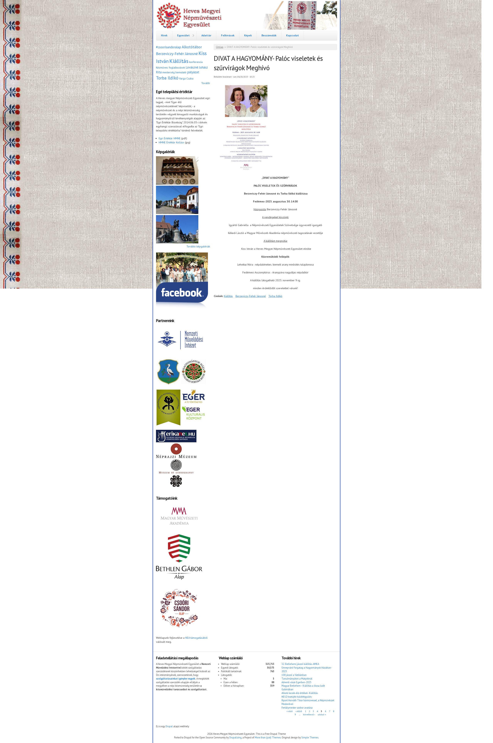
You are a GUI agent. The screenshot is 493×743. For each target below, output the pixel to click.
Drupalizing (235, 737)
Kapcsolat (292, 35)
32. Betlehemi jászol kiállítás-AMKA (300, 663)
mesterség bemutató (174, 72)
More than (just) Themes (268, 737)
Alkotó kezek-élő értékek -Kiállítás (300, 693)
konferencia (196, 62)
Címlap (219, 47)
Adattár (206, 35)
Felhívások (227, 35)
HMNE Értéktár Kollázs (171, 142)
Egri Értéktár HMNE (169, 138)
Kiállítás (178, 60)
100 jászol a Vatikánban (294, 674)
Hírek (164, 35)
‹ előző (298, 711)
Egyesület (183, 35)
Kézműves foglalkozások (170, 67)
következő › (309, 714)
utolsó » (322, 714)
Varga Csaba (186, 78)
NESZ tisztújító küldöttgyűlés (297, 696)
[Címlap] (246, 16)
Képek (248, 35)
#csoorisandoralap (168, 47)
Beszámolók (269, 35)
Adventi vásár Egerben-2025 (296, 682)
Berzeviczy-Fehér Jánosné (177, 53)
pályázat (193, 72)
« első (290, 711)
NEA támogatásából (196, 637)
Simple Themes (309, 737)
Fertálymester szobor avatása (297, 707)
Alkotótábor (192, 46)
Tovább (205, 83)
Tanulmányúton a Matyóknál (297, 678)
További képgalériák (198, 246)
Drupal (169, 726)
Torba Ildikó (167, 78)
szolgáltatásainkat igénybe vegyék (175, 678)
